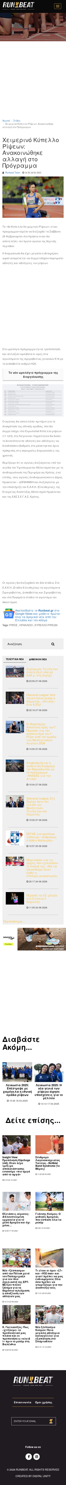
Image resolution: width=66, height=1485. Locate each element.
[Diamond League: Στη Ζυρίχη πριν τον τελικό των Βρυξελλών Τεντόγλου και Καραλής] (15, 801)
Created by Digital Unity (33, 1476)
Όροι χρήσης (43, 1402)
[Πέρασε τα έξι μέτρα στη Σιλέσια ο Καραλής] (15, 898)
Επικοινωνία (22, 1402)
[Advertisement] (33, 84)
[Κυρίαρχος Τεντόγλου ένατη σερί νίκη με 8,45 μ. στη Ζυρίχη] (15, 672)
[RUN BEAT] (18, 6)
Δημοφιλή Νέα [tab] (38, 659)
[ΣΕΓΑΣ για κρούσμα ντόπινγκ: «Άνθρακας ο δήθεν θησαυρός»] (15, 838)
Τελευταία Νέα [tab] (15, 659)
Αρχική (6, 120)
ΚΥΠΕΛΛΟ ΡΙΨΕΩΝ (46, 625)
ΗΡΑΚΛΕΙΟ (26, 625)
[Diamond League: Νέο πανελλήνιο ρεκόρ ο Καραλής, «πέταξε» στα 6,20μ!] (15, 698)
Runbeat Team (12, 172)
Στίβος (17, 120)
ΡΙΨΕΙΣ (13, 625)
